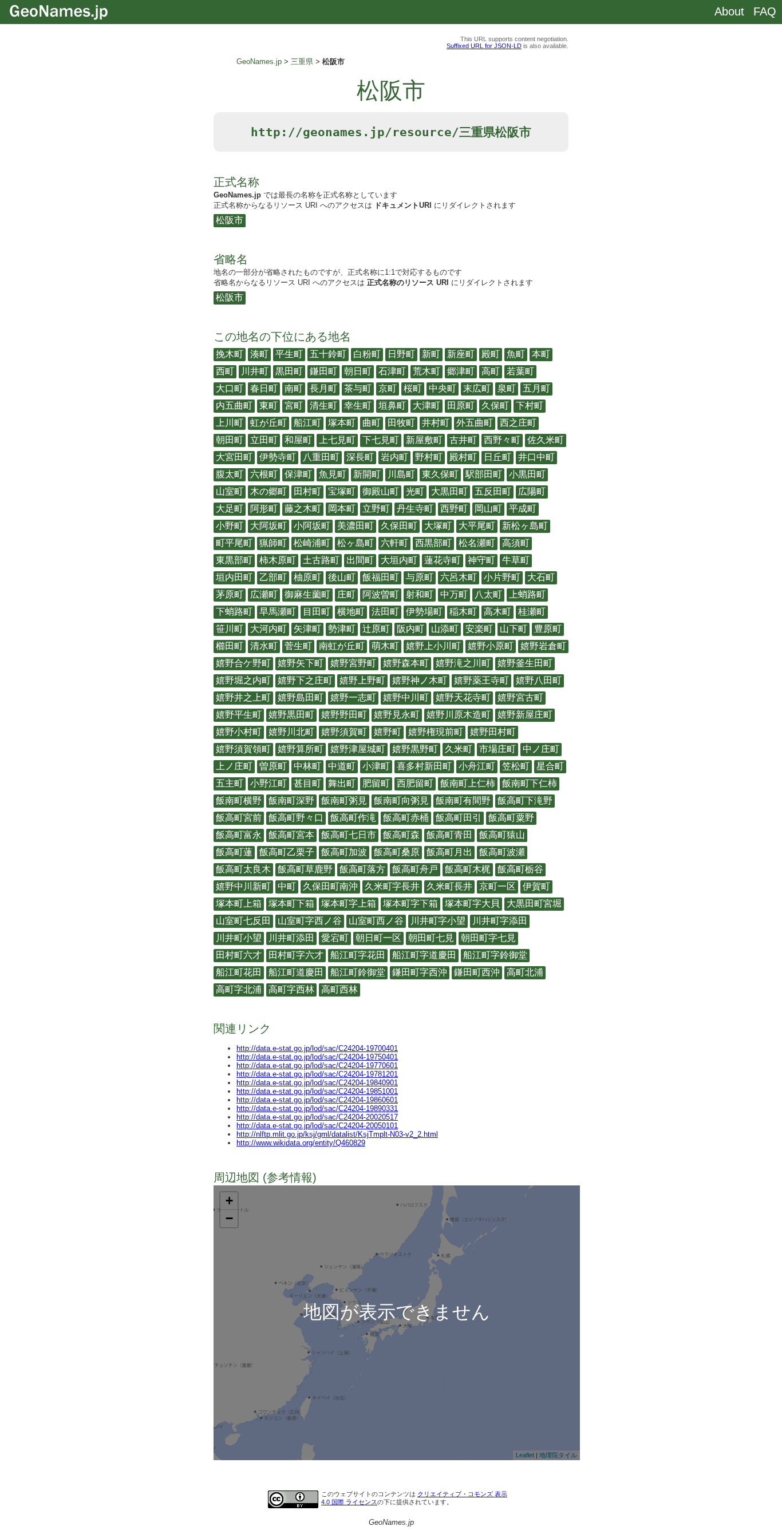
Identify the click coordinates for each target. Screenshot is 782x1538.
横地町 (351, 611)
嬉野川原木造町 (458, 714)
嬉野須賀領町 (243, 749)
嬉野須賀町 (344, 732)
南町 (294, 388)
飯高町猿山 (502, 835)
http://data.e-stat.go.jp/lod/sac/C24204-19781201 (317, 1074)
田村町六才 (239, 955)
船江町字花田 (357, 955)
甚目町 (307, 783)
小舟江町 (477, 766)
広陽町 (532, 491)
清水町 (264, 646)
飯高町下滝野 (524, 800)
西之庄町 (518, 423)
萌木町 (385, 646)
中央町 (442, 388)
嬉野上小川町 (433, 646)
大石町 (541, 577)
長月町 (323, 388)
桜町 (413, 388)
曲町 (371, 423)
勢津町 (342, 629)
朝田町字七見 (488, 938)
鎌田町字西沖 (419, 972)
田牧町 (401, 423)
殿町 (490, 354)
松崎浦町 (312, 543)
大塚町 (438, 526)
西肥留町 (415, 783)
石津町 (392, 371)
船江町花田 (239, 972)
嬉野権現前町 (435, 732)
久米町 (458, 749)
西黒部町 (433, 543)
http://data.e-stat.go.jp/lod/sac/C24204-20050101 (317, 1125)
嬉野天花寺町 (463, 697)
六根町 (264, 474)
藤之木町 (303, 508)
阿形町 (264, 508)
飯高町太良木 (243, 869)
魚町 (516, 354)
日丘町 (497, 457)
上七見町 (337, 440)
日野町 (401, 354)
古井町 (463, 440)
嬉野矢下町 (300, 663)
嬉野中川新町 (243, 886)
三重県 (302, 61)
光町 (415, 491)
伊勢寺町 (277, 457)
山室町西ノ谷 (376, 921)
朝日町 (358, 371)
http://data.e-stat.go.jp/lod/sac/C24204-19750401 (317, 1057)
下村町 (529, 405)
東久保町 (440, 474)
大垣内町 (399, 560)
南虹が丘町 (342, 646)
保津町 (298, 474)
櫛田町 (229, 646)
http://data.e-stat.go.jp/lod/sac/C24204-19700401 (317, 1048)
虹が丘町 (268, 423)
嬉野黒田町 (291, 714)
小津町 (376, 766)
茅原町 (229, 594)
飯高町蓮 (234, 852)
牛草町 (516, 560)
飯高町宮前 (239, 818)
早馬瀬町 (277, 611)
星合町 (550, 766)
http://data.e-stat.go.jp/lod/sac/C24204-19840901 (317, 1082)
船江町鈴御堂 (357, 972)
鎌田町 (323, 371)
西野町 (454, 508)
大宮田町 (234, 457)
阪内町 (410, 629)
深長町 (360, 457)
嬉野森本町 (406, 663)
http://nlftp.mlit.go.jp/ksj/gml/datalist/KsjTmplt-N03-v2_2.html (337, 1134)
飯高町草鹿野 (305, 869)
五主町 (229, 783)
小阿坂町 (312, 526)
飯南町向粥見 (401, 800)
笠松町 (516, 766)
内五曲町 (234, 405)
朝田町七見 (431, 938)
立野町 (376, 508)
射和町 (419, 594)
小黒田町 (527, 474)
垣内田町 (234, 577)
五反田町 (493, 491)
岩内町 (394, 457)
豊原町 (548, 629)
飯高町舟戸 (415, 869)
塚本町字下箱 (410, 903)
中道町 (342, 766)
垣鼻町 (392, 405)
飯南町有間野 (463, 800)
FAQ (764, 11)
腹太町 (229, 474)
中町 (287, 886)
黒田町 (289, 371)
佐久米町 (545, 440)
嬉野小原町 (491, 646)
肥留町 (376, 783)
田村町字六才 (295, 955)
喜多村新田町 (424, 766)
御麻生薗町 (307, 594)
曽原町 (273, 766)
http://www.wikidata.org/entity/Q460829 (300, 1142)
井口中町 (536, 457)
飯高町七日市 (348, 835)
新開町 (367, 474)
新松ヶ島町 (525, 526)
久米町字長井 (392, 886)
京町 (387, 388)
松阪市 (229, 220)
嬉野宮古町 (520, 697)
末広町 (477, 388)
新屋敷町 (424, 440)
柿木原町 (277, 560)
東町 (268, 405)
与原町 (419, 577)
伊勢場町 (424, 611)
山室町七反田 (243, 921)
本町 (541, 354)
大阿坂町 (268, 526)
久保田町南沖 (330, 886)
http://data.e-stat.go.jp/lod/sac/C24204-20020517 (317, 1117)
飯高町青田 (449, 835)
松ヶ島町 (355, 543)
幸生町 (358, 405)
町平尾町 (234, 543)
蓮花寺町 (442, 560)
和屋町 (298, 440)
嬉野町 (387, 732)
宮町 (294, 405)
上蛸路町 (527, 594)
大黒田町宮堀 (534, 903)
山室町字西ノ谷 (310, 921)
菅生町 (298, 646)
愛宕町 (335, 938)
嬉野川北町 (291, 732)
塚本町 (342, 423)
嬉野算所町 (300, 749)
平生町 (289, 354)
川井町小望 (239, 938)
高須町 (516, 543)
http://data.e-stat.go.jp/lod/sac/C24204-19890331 (317, 1108)
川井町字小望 (437, 921)
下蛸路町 (234, 611)
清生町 (323, 405)
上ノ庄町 (234, 766)
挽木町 (229, 354)
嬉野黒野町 (415, 749)
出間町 (360, 560)
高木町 (497, 611)
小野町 (229, 526)
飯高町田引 (458, 818)
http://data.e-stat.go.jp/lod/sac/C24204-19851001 (317, 1091)
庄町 (346, 594)
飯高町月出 (449, 852)
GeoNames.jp (259, 61)
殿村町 (463, 457)
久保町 (495, 405)
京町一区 (497, 886)
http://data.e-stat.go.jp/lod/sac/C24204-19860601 (317, 1100)
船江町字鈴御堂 (495, 955)
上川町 (229, 423)
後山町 (342, 577)
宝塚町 (342, 491)
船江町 (307, 423)
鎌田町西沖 (477, 972)
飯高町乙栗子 (286, 852)
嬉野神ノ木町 (419, 680)
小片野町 (502, 577)
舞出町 (342, 783)
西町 (225, 371)
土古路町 (321, 560)
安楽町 (479, 629)
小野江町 (268, 783)
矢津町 (307, 629)
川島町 (401, 474)
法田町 (385, 611)
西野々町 (502, 440)
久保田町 (399, 526)
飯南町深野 (291, 800)
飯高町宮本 (291, 835)
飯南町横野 (239, 800)
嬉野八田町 (539, 680)
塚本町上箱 (239, 903)
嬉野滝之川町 (463, 663)
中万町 (454, 594)
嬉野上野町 (362, 680)
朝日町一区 (378, 938)
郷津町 (461, 371)
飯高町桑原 (397, 852)
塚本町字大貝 (472, 903)
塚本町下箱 (291, 903)
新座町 (461, 354)
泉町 (506, 388)
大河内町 (268, 629)
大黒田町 (449, 491)
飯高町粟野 (511, 818)
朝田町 (229, 440)
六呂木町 (458, 577)
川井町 (254, 371)
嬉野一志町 (353, 697)
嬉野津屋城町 (357, 749)
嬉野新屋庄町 (524, 714)
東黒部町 (234, 560)
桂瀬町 (532, 611)
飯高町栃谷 (520, 869)
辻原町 (376, 629)
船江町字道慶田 (424, 955)
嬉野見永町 (397, 714)
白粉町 (367, 354)
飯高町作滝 (353, 818)
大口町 (229, 388)
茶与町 (358, 388)
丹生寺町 (415, 508)
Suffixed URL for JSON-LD (484, 45)
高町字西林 (291, 989)
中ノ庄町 (541, 749)
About (729, 11)
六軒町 (394, 543)
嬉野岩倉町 (543, 646)
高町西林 (339, 989)
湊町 (259, 354)
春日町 (264, 388)
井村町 (435, 423)
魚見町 (332, 474)
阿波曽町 (380, 594)
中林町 (307, 766)
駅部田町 (483, 474)
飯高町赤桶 (406, 818)
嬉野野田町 (344, 714)
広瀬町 (264, 594)
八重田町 (321, 457)
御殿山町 (380, 491)
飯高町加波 (344, 852)
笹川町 (229, 629)
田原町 (461, 405)
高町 (490, 371)
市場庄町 (497, 749)
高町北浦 (525, 972)
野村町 (429, 457)
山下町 (513, 629)
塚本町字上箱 (348, 903)
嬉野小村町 (239, 732)
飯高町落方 (362, 869)
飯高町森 (401, 835)
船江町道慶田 (295, 972)
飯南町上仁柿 (467, 783)
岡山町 (488, 508)
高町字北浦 (239, 989)
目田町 (316, 611)
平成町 (522, 508)
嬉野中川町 (406, 697)
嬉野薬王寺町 (481, 680)
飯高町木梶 (468, 869)
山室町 (229, 491)
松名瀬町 (477, 543)
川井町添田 (291, 938)
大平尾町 (477, 526)
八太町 (488, 594)
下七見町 (380, 440)
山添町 (445, 629)
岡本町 (342, 508)
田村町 (307, 491)
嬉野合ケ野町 (243, 663)
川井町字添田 (499, 921)
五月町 (536, 388)
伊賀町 (536, 886)
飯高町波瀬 (502, 852)
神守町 (481, 560)
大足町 (229, 508)
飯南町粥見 (344, 800)
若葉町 (520, 371)
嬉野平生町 (239, 714)
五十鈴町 (328, 354)
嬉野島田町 (300, 697)
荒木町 (426, 371)
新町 (431, 354)
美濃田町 (355, 526)
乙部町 (273, 577)
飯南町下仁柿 (529, 783)
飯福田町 (380, 577)
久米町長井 (449, 886)
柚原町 (307, 577)
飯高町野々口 (295, 818)
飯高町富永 (239, 835)
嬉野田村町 (493, 732)
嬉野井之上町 (243, 697)
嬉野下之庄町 (305, 680)
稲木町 (463, 611)
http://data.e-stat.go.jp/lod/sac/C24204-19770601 (317, 1065)
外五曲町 (474, 423)
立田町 (264, 440)
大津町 (426, 405)
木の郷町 (268, 491)
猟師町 (273, 543)
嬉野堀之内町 (243, 680)
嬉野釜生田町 (524, 663)
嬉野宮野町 (353, 663)
